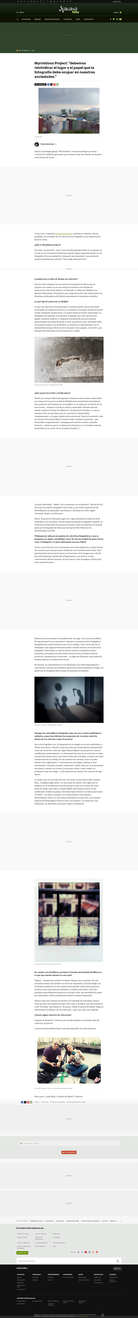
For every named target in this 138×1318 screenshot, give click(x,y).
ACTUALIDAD (26, 19)
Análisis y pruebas (23, 1234)
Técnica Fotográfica (59, 1243)
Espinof (50, 1280)
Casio (33, 50)
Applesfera (20, 1282)
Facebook (110, 19)
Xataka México (21, 1301)
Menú (21, 12)
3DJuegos (35, 1277)
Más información (83, 1316)
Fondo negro (60, 1221)
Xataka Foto (69, 10)
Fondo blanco (49, 1221)
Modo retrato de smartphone (90, 1221)
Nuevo (116, 12)
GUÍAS (78, 19)
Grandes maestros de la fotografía (24, 1247)
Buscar (117, 1261)
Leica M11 (105, 1221)
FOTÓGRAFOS (88, 19)
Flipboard (114, 19)
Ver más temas (22, 1253)
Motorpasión (82, 1277)
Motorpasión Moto (84, 1280)
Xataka (19, 1277)
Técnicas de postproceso (39, 1238)
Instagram (117, 19)
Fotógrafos (56, 1234)
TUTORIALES (67, 19)
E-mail (57, 84)
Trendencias (97, 1277)
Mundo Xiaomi (21, 1289)
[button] (48, 144)
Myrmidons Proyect (64, 233)
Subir (116, 1268)
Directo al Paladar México (68, 1301)
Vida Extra (35, 1280)
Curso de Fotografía (41, 1243)
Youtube (120, 19)
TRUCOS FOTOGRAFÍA (52, 19)
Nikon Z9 (113, 1221)
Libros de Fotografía (23, 1243)
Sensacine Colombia (51, 1304)
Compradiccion (98, 1282)
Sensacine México (53, 1301)
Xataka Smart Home (21, 1286)
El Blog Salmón (113, 1277)
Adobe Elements (40, 1246)
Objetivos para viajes (73, 1221)
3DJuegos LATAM (37, 1301)
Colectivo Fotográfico (58, 1102)
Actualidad (56, 1237)
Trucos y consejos (40, 1234)
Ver (70, 1152)
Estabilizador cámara (36, 1221)
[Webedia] (22, 1268)
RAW (54, 1246)
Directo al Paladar (68, 1277)
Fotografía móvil (22, 1237)
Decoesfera (97, 1280)
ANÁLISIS (37, 19)
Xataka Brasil (21, 1303)
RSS (93, 1251)
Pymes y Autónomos (112, 1280)
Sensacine (51, 1277)
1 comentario (41, 84)
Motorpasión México (82, 1301)
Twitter (51, 84)
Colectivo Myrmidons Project (77, 1102)
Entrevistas (45, 1102)
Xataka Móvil (21, 1280)
